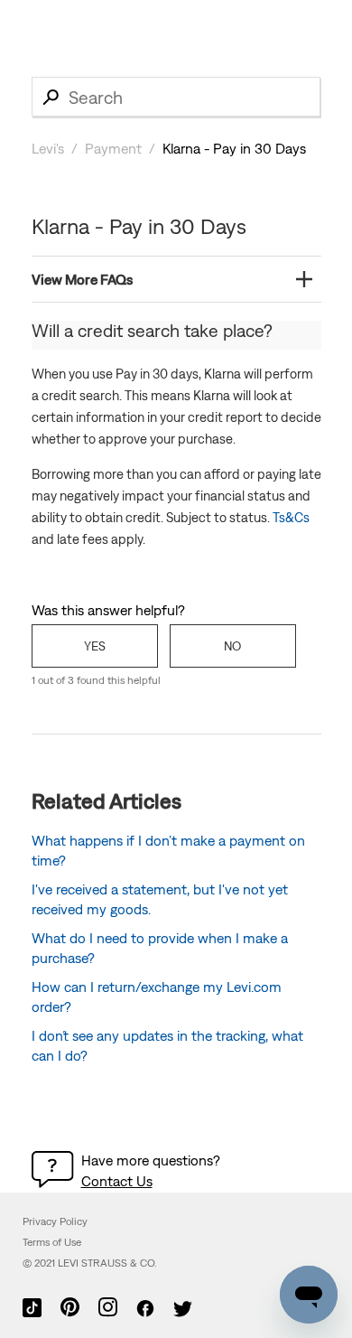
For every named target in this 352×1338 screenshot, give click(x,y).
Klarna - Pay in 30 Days (234, 148)
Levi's (48, 148)
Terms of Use (52, 1242)
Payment (113, 148)
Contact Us (117, 1181)
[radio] (95, 646)
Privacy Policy (55, 1221)
